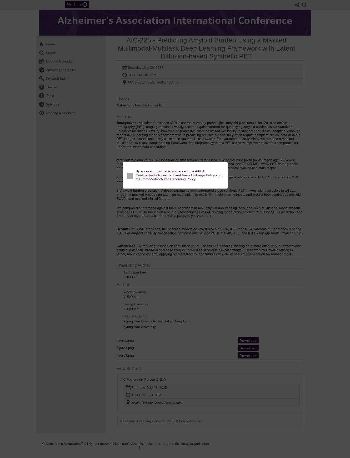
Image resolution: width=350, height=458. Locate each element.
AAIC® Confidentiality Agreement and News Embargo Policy (175, 175)
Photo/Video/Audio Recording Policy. (168, 181)
